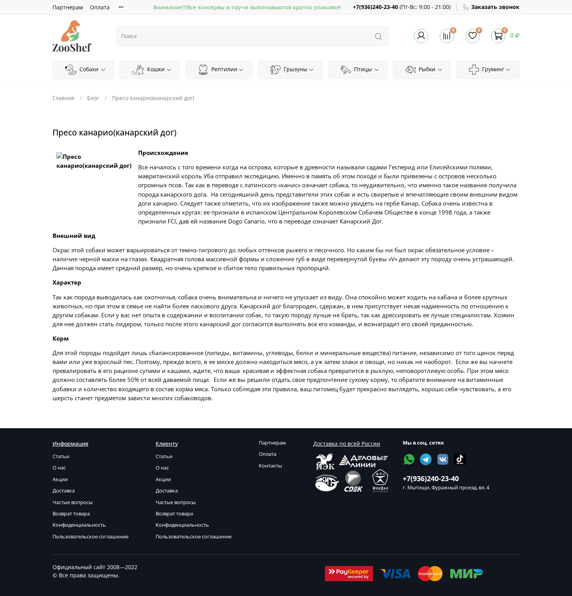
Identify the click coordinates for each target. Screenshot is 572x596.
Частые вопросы (73, 502)
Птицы (362, 69)
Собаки (88, 69)
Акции (60, 479)
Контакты (270, 465)
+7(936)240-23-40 (375, 7)
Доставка (64, 490)
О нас (59, 467)
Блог (93, 98)
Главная (63, 98)
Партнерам (68, 7)
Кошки (155, 69)
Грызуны (294, 69)
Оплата (100, 7)
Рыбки (426, 69)
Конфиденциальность (79, 525)
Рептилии (223, 69)
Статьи (61, 456)
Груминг (492, 69)
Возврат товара (71, 513)
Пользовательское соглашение (90, 536)
